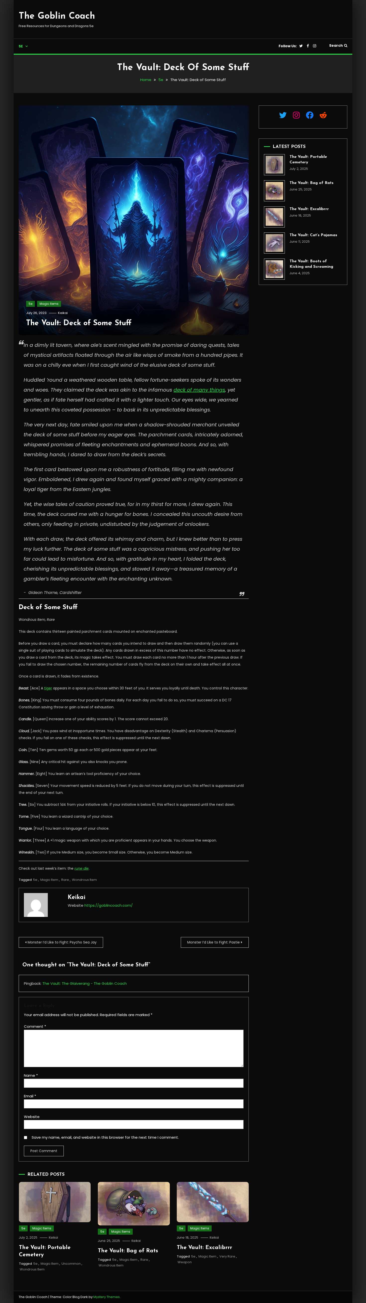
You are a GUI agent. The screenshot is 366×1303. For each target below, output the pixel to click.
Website (32, 1116)
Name (31, 1075)
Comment (35, 1026)
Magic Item (49, 879)
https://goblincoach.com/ (108, 905)
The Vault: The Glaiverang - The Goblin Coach (84, 983)
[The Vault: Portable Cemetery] (274, 164)
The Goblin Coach (57, 16)
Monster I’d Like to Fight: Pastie (213, 942)
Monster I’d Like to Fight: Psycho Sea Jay (62, 942)
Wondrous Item (84, 879)
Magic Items (49, 304)
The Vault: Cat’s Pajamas (313, 235)
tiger (48, 688)
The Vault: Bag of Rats (128, 1251)
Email (30, 1096)
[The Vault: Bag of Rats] (274, 190)
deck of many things (199, 389)
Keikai (63, 313)
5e (21, 46)
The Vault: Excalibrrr (204, 1248)
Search (336, 45)
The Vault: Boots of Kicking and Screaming (311, 264)
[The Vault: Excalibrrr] (274, 216)
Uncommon (71, 1263)
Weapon (185, 1262)
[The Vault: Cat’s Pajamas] (274, 243)
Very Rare (227, 1256)
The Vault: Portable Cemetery (308, 159)
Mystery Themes (106, 1297)
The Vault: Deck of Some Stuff (78, 323)
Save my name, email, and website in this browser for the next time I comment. (105, 1137)
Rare (65, 879)
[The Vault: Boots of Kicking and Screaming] (274, 269)
